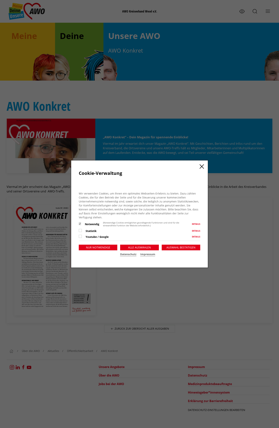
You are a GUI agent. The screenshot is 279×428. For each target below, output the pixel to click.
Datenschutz (128, 254)
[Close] (201, 166)
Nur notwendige (98, 247)
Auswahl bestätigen (180, 247)
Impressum (147, 254)
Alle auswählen (139, 247)
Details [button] (196, 224)
